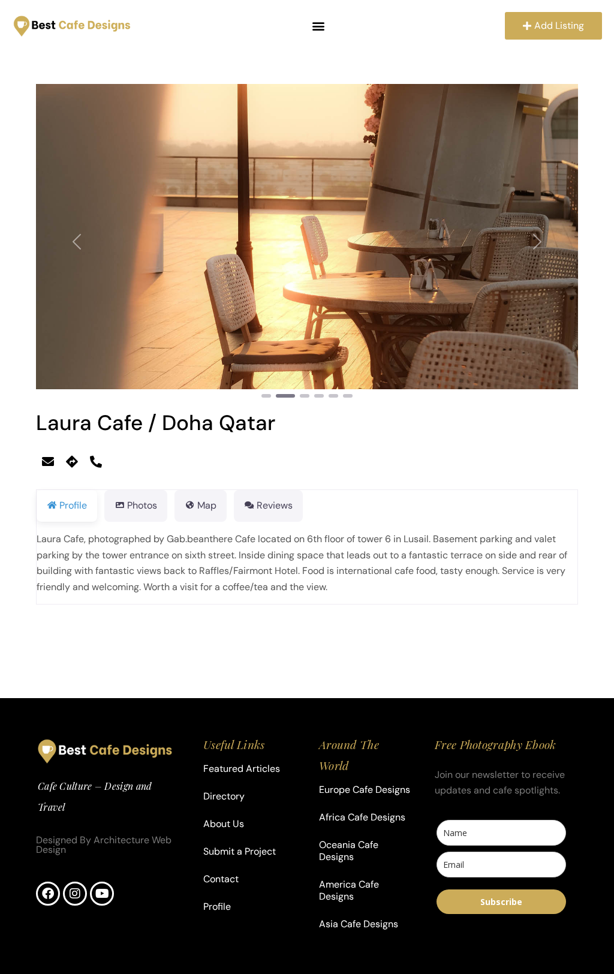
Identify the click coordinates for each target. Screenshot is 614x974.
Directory (224, 796)
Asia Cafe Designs (358, 924)
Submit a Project (239, 851)
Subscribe (501, 901)
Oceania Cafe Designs (348, 850)
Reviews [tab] (275, 505)
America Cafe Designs (349, 890)
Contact (221, 879)
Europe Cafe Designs (364, 789)
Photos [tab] (142, 505)
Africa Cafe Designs (362, 817)
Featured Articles (241, 768)
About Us (223, 823)
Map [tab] (206, 505)
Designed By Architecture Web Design (103, 845)
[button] (319, 26)
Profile (217, 906)
